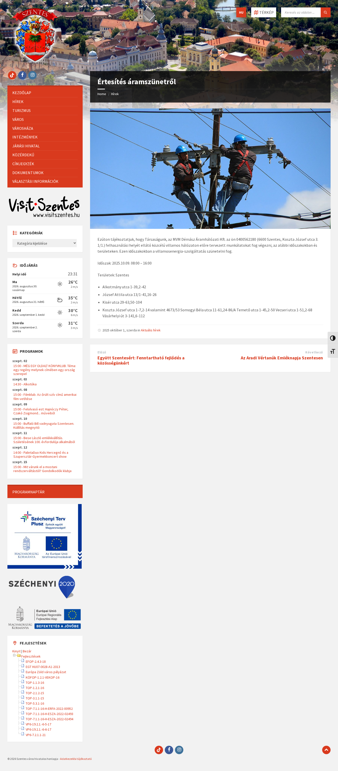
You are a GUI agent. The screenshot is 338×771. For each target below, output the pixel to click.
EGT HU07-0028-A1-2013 (43, 667)
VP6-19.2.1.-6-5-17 (38, 724)
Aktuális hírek (151, 330)
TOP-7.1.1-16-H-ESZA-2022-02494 (49, 719)
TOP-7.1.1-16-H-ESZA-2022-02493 (49, 714)
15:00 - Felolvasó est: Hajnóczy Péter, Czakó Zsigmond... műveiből (40, 411)
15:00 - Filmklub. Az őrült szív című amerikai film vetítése (44, 396)
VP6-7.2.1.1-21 (36, 735)
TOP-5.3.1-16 (35, 703)
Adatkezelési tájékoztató (76, 759)
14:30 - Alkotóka (25, 384)
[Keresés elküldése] (326, 12)
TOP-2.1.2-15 (35, 693)
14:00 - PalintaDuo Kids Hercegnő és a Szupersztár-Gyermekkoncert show (40, 454)
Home (101, 94)
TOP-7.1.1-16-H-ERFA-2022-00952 (49, 708)
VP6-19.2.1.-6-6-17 (38, 729)
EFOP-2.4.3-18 (36, 661)
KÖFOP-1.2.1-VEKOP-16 (42, 677)
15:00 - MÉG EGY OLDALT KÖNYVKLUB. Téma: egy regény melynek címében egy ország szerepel (44, 370)
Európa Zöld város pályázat (46, 672)
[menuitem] (45, 92)
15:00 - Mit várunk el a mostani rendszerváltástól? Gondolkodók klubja (42, 469)
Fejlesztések (31, 656)
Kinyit (16, 651)
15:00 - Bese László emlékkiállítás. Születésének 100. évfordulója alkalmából (44, 440)
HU (241, 12)
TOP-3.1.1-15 (35, 698)
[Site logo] (35, 61)
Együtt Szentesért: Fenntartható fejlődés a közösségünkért (141, 360)
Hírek (115, 94)
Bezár (27, 651)
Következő (314, 352)
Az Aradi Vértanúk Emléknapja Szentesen (282, 358)
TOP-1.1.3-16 (35, 682)
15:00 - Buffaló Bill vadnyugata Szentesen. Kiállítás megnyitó (43, 425)
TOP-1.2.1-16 (35, 688)
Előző (101, 352)
